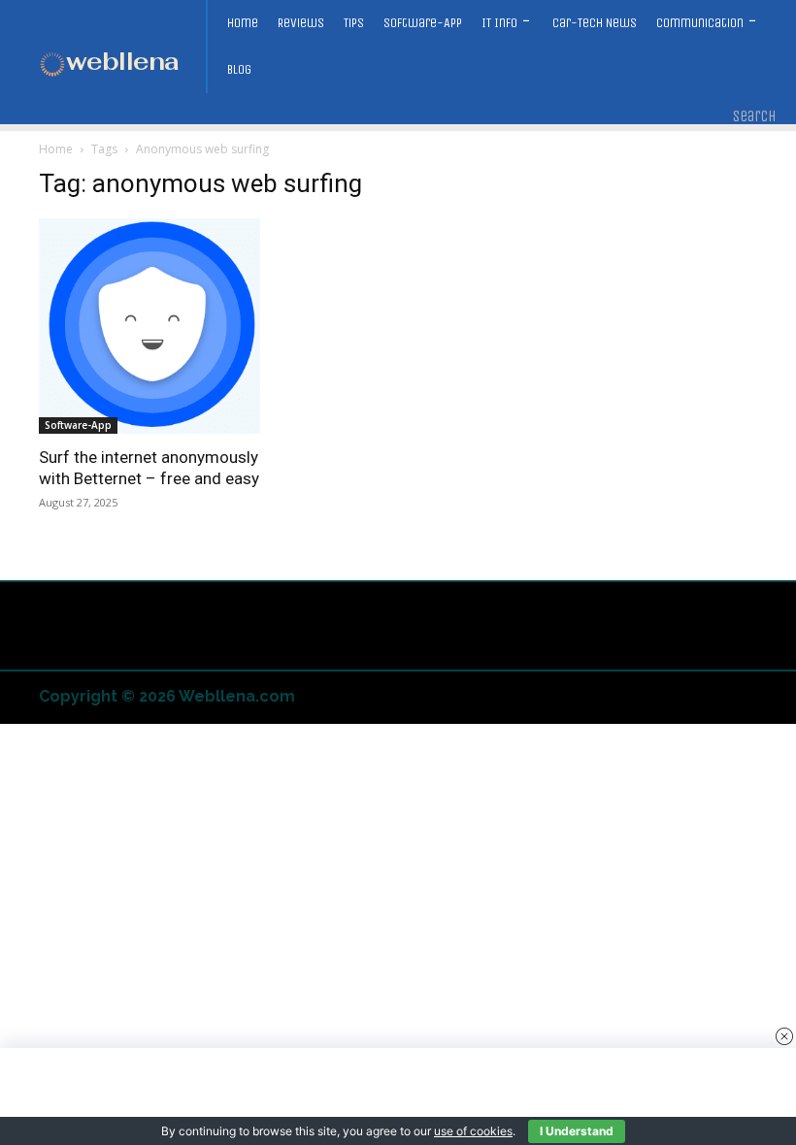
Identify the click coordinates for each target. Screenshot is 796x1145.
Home (56, 149)
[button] (755, 116)
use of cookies (473, 1131)
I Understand (577, 1131)
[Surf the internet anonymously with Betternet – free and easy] (149, 326)
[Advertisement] (398, 1096)
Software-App (78, 425)
